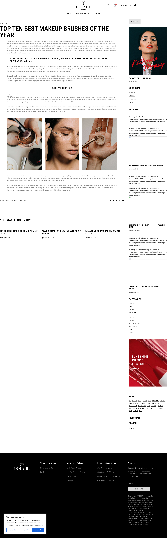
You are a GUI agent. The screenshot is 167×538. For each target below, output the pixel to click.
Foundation (150, 403)
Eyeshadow (9, 200)
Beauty (134, 400)
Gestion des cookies (105, 480)
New (150, 408)
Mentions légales (104, 467)
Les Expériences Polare (76, 472)
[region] (25, 524)
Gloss (157, 403)
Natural (145, 408)
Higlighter (18, 200)
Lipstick (26, 200)
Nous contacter (47, 467)
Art (130, 400)
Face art (132, 309)
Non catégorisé (134, 326)
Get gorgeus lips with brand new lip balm (146, 165)
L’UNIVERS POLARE (82, 13)
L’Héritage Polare (74, 467)
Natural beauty (134, 323)
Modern (138, 408)
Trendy (6, 23)
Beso (139, 400)
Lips (130, 315)
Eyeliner (163, 400)
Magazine (132, 318)
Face (143, 403)
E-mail (130, 480)
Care (149, 400)
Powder (162, 408)
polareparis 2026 (5, 238)
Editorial (155, 400)
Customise (12, 530)
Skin (130, 329)
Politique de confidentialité (108, 476)
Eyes (1, 23)
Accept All (38, 530)
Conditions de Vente (105, 472)
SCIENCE (97, 13)
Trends (135, 410)
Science (70, 480)
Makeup (131, 321)
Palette (155, 408)
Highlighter (133, 405)
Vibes (141, 410)
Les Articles (133, 312)
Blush (2, 200)
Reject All (25, 530)
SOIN (69, 13)
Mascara (132, 408)
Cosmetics (132, 303)
